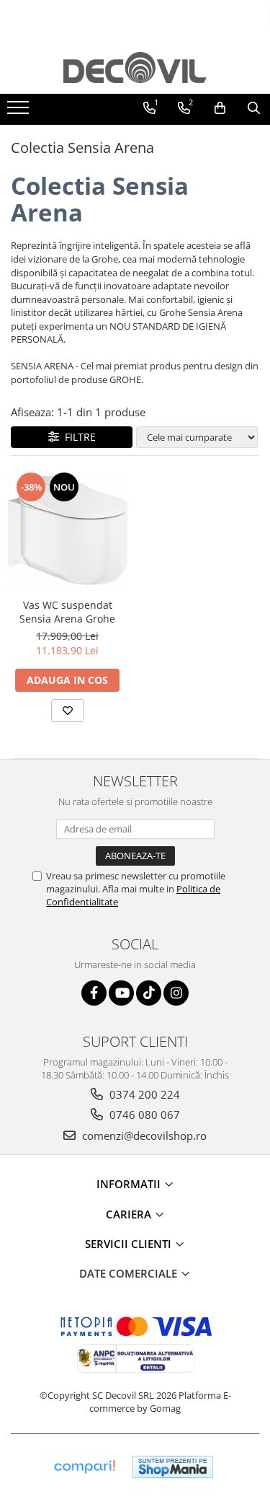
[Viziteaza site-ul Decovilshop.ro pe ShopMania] (172, 1467)
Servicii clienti (129, 1243)
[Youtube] (121, 993)
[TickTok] (148, 993)
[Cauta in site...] (254, 108)
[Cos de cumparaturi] (219, 108)
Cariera (130, 1214)
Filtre (77, 437)
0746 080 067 (143, 1114)
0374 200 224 (143, 1094)
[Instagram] (176, 993)
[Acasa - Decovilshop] (135, 67)
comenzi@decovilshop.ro (143, 1135)
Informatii (129, 1184)
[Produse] (19, 112)
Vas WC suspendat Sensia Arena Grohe (67, 611)
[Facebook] (94, 993)
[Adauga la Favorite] (67, 710)
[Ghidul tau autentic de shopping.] (84, 1467)
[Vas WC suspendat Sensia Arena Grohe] (67, 531)
